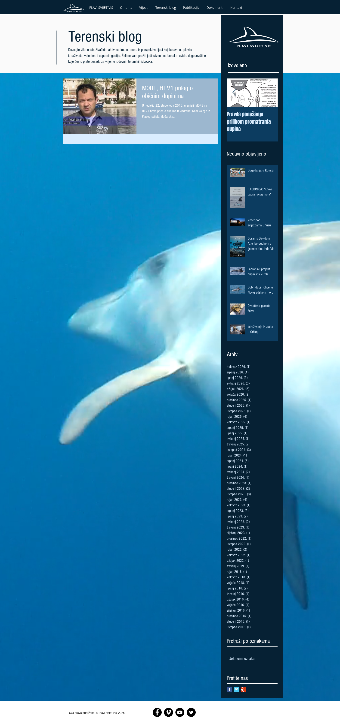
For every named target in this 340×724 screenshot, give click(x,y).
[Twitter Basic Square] (236, 689)
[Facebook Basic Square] (229, 689)
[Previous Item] (234, 92)
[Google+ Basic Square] (243, 689)
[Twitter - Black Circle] (191, 712)
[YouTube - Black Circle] (179, 712)
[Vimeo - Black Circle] (168, 712)
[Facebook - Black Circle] (157, 712)
